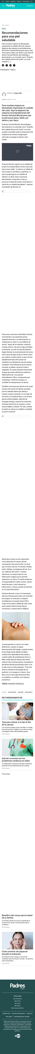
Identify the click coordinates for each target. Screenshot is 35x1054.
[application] (17, 152)
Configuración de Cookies (21, 1016)
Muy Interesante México (17, 1008)
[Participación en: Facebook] (3, 65)
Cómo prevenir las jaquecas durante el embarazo (15, 952)
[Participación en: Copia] (14, 65)
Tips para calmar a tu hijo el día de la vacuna (16, 723)
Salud (7, 25)
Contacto (29, 1013)
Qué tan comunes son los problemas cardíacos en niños (16, 759)
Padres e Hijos (18, 93)
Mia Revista (18, 1005)
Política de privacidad (18, 1013)
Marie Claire (17, 1001)
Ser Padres (17, 1003)
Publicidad (9, 1016)
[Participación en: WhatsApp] (10, 65)
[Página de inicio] (3, 25)
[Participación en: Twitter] (7, 65)
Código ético (6, 1013)
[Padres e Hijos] (17, 989)
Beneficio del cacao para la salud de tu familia (17, 916)
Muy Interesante (17, 998)
